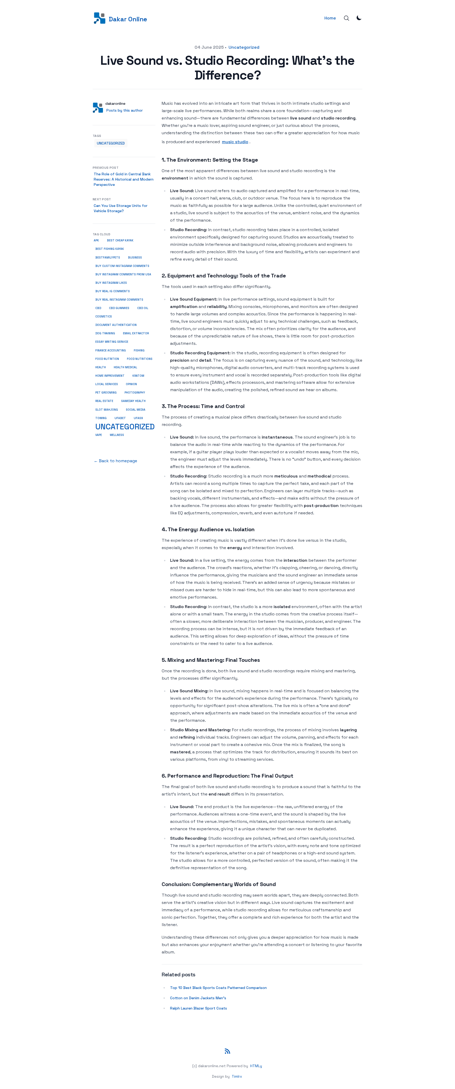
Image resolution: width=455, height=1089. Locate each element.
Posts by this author (124, 110)
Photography (135, 392)
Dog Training (105, 333)
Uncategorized (244, 47)
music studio (235, 142)
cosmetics (103, 316)
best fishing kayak (109, 249)
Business (135, 257)
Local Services (106, 384)
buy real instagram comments (119, 299)
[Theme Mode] (359, 17)
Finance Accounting (110, 350)
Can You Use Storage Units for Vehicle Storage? (120, 208)
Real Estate (104, 401)
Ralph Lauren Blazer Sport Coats (198, 1008)
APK (96, 240)
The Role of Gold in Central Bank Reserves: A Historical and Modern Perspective (124, 179)
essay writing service (111, 342)
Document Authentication (116, 325)
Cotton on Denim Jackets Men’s (198, 998)
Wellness (117, 435)
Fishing (139, 350)
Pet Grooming (106, 392)
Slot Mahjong (106, 409)
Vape (98, 435)
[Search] (346, 18)
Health (100, 367)
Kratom (138, 375)
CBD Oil (142, 308)
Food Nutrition (107, 359)
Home (330, 18)
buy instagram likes (111, 283)
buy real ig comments (112, 291)
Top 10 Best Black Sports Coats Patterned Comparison (218, 987)
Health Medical (125, 367)
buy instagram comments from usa (123, 274)
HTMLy (256, 1065)
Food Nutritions (139, 359)
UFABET (120, 418)
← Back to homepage (115, 461)
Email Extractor (136, 333)
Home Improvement (110, 375)
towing (101, 418)
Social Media (135, 409)
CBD (98, 308)
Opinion (131, 384)
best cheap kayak (120, 240)
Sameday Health (133, 401)
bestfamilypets (107, 257)
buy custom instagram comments (122, 266)
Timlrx (237, 1076)
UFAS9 (138, 418)
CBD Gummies (119, 308)
